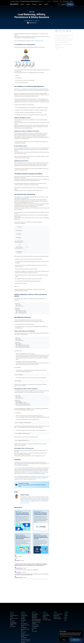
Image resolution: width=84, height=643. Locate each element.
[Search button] (59, 4)
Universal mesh (23, 631)
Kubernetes (23, 633)
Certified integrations (35, 624)
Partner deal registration (47, 619)
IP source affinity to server (20, 146)
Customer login (65, 1)
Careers (66, 618)
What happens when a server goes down (24, 448)
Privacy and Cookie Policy (63, 636)
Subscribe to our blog (61, 30)
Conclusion (17, 459)
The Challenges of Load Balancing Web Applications (29, 86)
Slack (35, 479)
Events (66, 617)
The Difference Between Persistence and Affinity (28, 173)
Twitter (22, 479)
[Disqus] (31, 567)
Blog (60, 1)
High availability (23, 620)
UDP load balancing (24, 615)
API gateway (23, 617)
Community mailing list (57, 618)
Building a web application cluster (22, 117)
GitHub (28, 502)
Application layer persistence (21, 160)
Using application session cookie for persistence (25, 388)
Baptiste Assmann (25, 494)
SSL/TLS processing (24, 623)
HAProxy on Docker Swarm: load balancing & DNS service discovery (41, 537)
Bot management (24, 627)
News (65, 620)
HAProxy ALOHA (29, 472)
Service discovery (24, 637)
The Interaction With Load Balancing (24, 194)
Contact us (49, 1)
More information (70, 636)
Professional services (57, 617)
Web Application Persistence (22, 317)
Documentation (55, 1)
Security (22, 621)
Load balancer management (25, 640)
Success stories (34, 631)
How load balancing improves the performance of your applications (23, 537)
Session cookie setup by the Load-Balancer (24, 331)
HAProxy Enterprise (17, 467)
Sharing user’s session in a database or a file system (26, 131)
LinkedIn (24, 502)
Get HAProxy (70, 4)
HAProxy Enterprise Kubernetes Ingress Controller (13, 623)
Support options (56, 615)
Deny (64, 639)
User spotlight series (35, 626)
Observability (23, 642)
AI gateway (23, 618)
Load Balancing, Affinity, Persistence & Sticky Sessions (64, 35)
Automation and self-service (25, 639)
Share (70, 31)
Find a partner (45, 618)
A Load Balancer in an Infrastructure (24, 44)
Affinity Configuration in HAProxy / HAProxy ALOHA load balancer (63, 45)
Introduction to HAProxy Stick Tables (37, 40)
